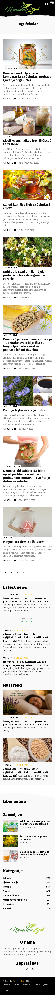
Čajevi (6, 200)
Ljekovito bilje (10, 69)
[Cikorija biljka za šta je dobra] (27, 391)
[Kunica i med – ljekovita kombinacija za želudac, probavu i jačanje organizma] (27, 54)
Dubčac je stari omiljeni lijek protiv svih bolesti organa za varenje (24, 275)
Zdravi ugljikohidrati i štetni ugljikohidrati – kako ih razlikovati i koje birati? (26, 637)
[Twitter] (32, 969)
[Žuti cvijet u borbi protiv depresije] (10, 841)
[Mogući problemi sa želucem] (27, 522)
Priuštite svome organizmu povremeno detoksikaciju (35, 822)
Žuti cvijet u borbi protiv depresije (33, 838)
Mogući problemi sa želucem (23, 542)
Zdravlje (8, 537)
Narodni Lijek (9, 99)
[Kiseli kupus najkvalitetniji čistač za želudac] (27, 121)
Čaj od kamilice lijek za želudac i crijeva (26, 206)
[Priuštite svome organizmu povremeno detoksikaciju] (10, 825)
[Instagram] (26, 969)
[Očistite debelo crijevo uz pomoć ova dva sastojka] (10, 856)
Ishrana (7, 136)
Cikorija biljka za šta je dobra (24, 410)
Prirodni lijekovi (12, 467)
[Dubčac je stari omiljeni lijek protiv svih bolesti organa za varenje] (27, 252)
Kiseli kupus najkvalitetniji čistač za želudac (27, 142)
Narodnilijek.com (19, 981)
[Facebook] (21, 969)
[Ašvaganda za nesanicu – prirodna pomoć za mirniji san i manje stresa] (27, 702)
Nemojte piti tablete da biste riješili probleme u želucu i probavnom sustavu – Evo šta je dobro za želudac (26, 476)
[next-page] (23, 572)
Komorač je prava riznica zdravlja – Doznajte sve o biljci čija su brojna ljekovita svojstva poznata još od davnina (27, 344)
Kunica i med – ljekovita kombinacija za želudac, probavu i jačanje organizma (27, 76)
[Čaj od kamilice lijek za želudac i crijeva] (27, 185)
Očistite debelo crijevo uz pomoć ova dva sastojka (34, 853)
